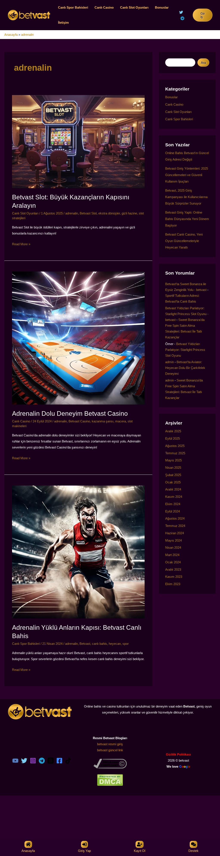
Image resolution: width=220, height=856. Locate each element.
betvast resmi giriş (110, 744)
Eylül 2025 (172, 438)
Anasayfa (11, 34)
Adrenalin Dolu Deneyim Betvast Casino (70, 413)
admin (169, 362)
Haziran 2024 (174, 533)
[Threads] (50, 761)
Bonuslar (162, 7)
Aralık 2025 (173, 431)
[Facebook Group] (59, 761)
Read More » (21, 244)
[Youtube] (15, 761)
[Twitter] (181, 12)
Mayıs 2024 (173, 540)
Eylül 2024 (172, 511)
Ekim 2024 (172, 504)
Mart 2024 (172, 555)
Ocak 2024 (173, 562)
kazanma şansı (102, 421)
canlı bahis (99, 643)
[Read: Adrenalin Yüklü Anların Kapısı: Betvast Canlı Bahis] (78, 551)
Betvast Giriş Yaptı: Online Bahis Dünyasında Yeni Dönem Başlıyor (187, 219)
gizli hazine (129, 213)
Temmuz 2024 (175, 526)
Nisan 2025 (173, 467)
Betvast (84, 643)
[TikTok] (68, 761)
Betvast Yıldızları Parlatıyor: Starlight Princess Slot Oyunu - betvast (186, 314)
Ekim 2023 (172, 584)
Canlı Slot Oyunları (134, 7)
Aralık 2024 (173, 489)
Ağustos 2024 (175, 518)
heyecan (115, 643)
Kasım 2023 (173, 576)
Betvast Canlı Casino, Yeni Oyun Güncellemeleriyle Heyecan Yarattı (184, 241)
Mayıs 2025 (173, 460)
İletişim (63, 22)
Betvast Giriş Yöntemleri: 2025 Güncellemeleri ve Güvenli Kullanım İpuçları (186, 175)
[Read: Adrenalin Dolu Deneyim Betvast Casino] (78, 337)
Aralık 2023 (173, 569)
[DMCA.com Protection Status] (110, 780)
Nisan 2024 (173, 547)
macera (120, 421)
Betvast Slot (88, 213)
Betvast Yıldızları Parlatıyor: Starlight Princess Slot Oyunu (185, 349)
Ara (203, 62)
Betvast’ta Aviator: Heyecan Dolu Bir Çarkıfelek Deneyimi (185, 367)
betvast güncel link (110, 750)
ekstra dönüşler (109, 213)
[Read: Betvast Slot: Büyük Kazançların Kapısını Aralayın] (78, 141)
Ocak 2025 (173, 482)
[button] (202, 15)
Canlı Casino (104, 7)
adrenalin (71, 213)
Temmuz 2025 (175, 453)
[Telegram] (182, 18)
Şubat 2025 (173, 475)
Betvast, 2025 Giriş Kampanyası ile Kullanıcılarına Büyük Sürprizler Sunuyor (186, 197)
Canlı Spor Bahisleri (73, 7)
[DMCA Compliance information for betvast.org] (110, 763)
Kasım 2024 (173, 496)
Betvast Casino (79, 421)
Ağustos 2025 (175, 446)
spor (125, 643)
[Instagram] (33, 761)
